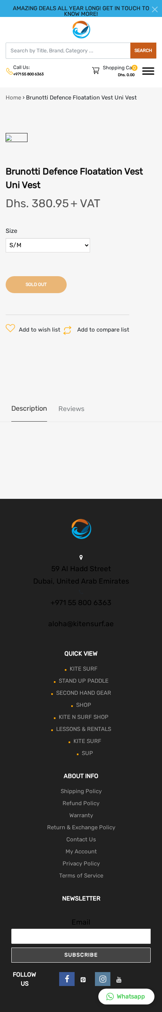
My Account (81, 851)
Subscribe (81, 955)
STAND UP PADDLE (84, 680)
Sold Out (36, 284)
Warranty (81, 815)
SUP (87, 753)
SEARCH (143, 50)
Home (13, 97)
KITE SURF (84, 668)
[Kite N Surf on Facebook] (67, 979)
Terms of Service (81, 875)
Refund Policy (81, 803)
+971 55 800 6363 (28, 74)
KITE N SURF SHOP (84, 717)
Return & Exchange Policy (81, 827)
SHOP (83, 705)
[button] (126, 996)
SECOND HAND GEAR (83, 692)
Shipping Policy (81, 791)
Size (11, 230)
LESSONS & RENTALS (83, 729)
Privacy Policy (81, 863)
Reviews (71, 409)
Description (29, 408)
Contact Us (81, 839)
